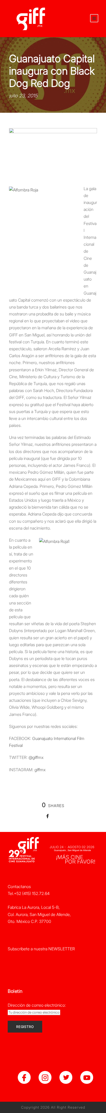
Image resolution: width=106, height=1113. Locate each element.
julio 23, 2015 (23, 96)
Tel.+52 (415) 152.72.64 (29, 893)
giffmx (40, 769)
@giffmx (36, 757)
